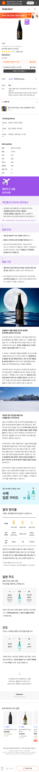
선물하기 (11, 769)
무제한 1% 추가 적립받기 (19, 71)
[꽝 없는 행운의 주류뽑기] (19, 15)
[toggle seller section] (36, 79)
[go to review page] (37, 102)
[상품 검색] (29, 9)
